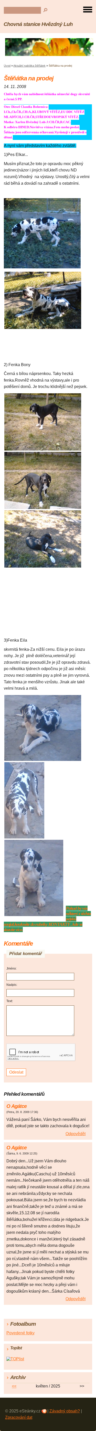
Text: (9, 1001)
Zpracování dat (18, 1417)
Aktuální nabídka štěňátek (29, 65)
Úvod (7, 65)
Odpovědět (76, 1134)
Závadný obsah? (64, 1411)
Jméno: (11, 968)
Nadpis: (11, 985)
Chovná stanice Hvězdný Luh (38, 24)
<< (14, 1386)
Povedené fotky (20, 1333)
